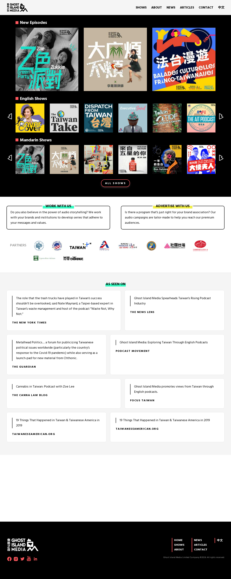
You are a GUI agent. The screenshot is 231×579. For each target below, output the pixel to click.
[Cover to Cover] (30, 118)
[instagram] (16, 559)
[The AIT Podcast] (201, 118)
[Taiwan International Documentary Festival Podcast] (98, 159)
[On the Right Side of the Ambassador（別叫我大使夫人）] (201, 159)
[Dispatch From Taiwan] (98, 118)
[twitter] (22, 559)
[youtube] (29, 558)
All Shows (115, 183)
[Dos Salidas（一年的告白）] (167, 159)
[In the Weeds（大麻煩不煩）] (115, 59)
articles (187, 7)
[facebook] (9, 559)
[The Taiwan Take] (64, 118)
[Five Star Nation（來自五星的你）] (132, 159)
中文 (221, 7)
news (171, 7)
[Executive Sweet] (132, 118)
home (178, 540)
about (156, 7)
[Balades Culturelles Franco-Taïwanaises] (183, 59)
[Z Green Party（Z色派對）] (46, 59)
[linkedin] (35, 559)
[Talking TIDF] (167, 118)
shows (141, 7)
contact (206, 7)
